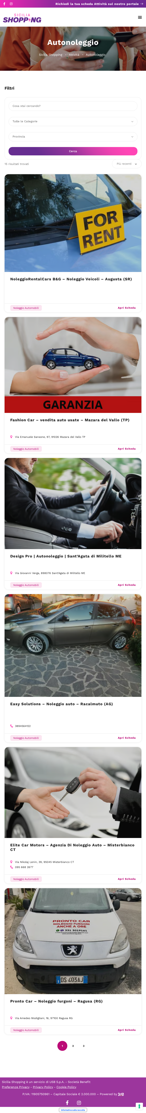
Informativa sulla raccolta (73, 1110)
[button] (140, 17)
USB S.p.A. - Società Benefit (69, 1082)
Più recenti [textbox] (124, 163)
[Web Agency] (121, 1094)
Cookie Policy (66, 1087)
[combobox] (127, 163)
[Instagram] (11, 3)
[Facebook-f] (4, 3)
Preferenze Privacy (15, 1087)
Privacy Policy (43, 1087)
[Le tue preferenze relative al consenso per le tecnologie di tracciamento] (139, 1106)
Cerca (73, 151)
